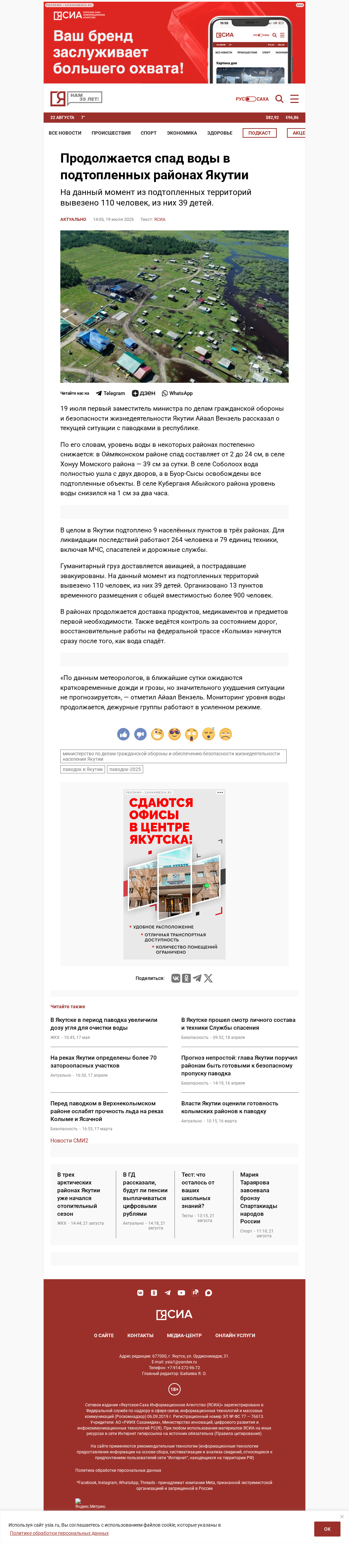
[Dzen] (143, 393)
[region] (174, 1527)
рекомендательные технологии (167, 1446)
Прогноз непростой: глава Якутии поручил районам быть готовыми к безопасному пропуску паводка (239, 1065)
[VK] (140, 1293)
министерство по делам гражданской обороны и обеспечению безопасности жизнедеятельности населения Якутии (171, 756)
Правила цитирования (238, 1433)
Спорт (149, 133)
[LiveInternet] (117, 1503)
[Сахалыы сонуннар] (252, 99)
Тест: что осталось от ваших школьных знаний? (198, 1190)
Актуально (73, 219)
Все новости (65, 133)
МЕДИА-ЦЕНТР (184, 1335)
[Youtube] (181, 1293)
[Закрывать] (342, 1516)
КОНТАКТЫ (140, 1335)
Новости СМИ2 (69, 1140)
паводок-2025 (125, 769)
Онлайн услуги (235, 1335)
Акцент (302, 133)
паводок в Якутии (83, 769)
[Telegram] (197, 978)
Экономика (182, 133)
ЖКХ (55, 1037)
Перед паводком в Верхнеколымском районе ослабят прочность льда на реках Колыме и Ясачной (107, 1111)
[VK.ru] (175, 978)
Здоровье (219, 133)
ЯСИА (159, 219)
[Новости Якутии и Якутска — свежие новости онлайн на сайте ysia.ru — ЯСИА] (76, 98)
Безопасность (195, 1037)
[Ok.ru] (186, 978)
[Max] (208, 1293)
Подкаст (259, 133)
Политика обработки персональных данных (118, 1470)
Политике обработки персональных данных (59, 1533)
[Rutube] (195, 1293)
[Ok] (154, 1293)
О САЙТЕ (104, 1335)
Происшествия (111, 133)
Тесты (187, 1215)
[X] (208, 978)
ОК (327, 1529)
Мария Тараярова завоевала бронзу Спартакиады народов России (258, 1198)
